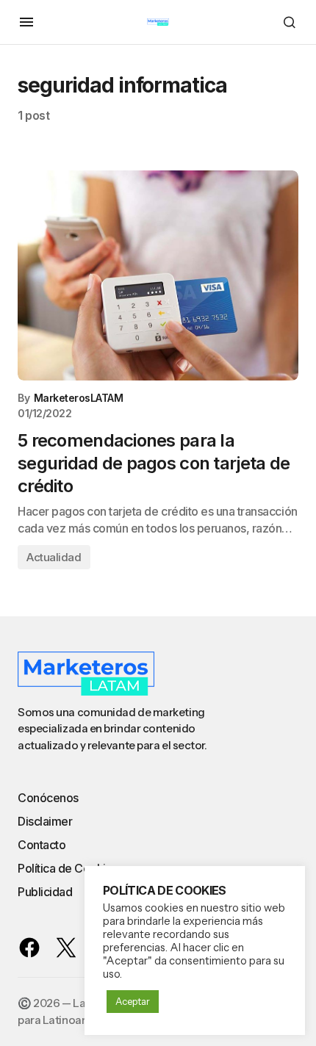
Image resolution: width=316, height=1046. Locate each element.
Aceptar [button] (132, 1001)
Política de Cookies (68, 868)
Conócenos (48, 797)
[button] (26, 22)
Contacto (41, 844)
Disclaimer (45, 821)
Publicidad (45, 891)
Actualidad (54, 557)
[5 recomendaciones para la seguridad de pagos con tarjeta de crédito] (158, 275)
